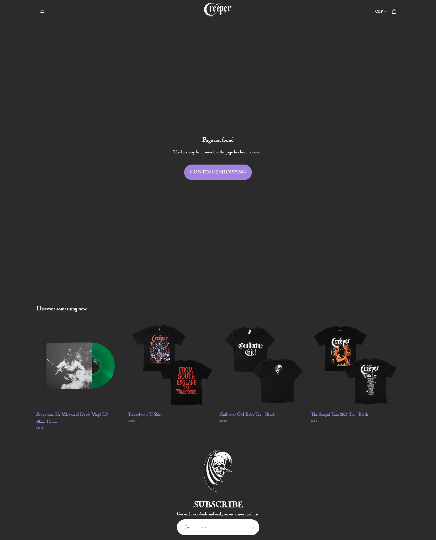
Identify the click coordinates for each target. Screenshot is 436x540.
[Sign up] (251, 527)
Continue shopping (218, 172)
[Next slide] (208, 364)
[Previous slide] (135, 364)
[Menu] (42, 11)
